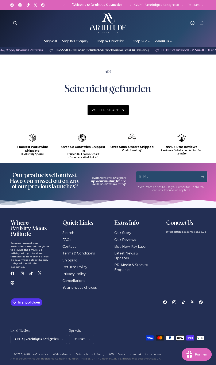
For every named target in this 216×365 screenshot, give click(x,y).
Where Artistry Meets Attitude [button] (29, 229)
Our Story (122, 233)
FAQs (66, 240)
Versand (123, 354)
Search (68, 233)
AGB (111, 354)
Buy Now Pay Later (130, 247)
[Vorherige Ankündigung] (64, 5)
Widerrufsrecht (62, 354)
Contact (69, 247)
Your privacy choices (79, 288)
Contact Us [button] (179, 223)
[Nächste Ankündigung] (130, 5)
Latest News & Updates (126, 255)
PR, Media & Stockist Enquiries (131, 267)
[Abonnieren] (202, 176)
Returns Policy (74, 267)
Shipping (69, 260)
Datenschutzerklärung (90, 354)
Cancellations (73, 281)
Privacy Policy (74, 274)
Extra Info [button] (126, 223)
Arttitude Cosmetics (35, 354)
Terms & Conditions (78, 253)
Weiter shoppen (108, 110)
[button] (15, 23)
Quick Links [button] (77, 223)
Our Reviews (125, 240)
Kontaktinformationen (147, 354)
